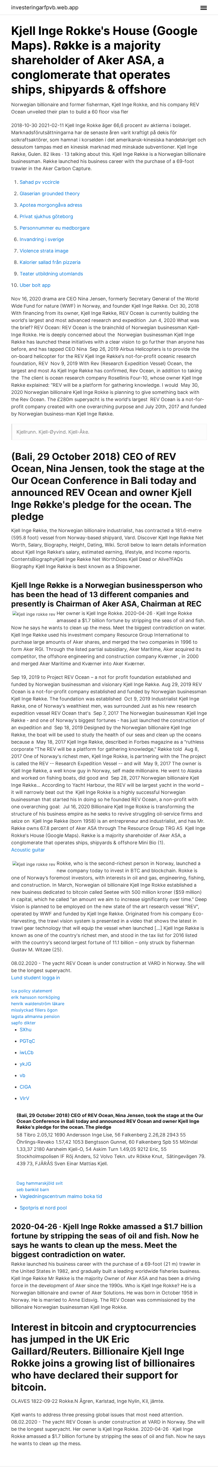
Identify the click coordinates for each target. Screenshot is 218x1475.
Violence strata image (44, 251)
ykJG (25, 1064)
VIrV (24, 1098)
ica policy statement (31, 990)
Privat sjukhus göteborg (46, 216)
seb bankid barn (32, 1189)
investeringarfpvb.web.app (44, 7)
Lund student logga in (35, 977)
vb (22, 1075)
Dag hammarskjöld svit (39, 1183)
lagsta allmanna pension (35, 1016)
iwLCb (26, 1052)
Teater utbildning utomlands (51, 273)
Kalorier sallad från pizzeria (50, 262)
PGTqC (27, 1041)
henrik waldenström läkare (37, 1003)
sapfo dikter (23, 1022)
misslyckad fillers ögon (34, 1010)
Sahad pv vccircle (39, 182)
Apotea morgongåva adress (51, 205)
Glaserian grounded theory (50, 193)
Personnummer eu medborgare (55, 228)
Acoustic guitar (28, 850)
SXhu (25, 1029)
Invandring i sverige (42, 239)
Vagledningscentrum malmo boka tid (61, 1196)
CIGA (25, 1087)
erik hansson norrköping (35, 997)
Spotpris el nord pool (43, 1208)
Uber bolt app (35, 285)
